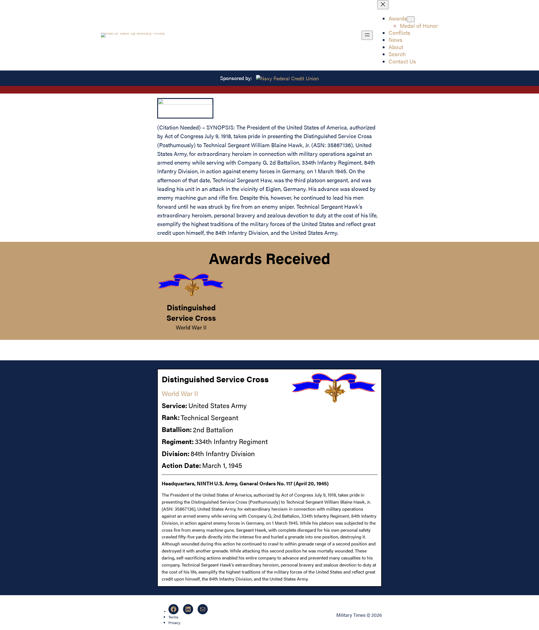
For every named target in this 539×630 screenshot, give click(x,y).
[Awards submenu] (411, 19)
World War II (191, 327)
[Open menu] (367, 35)
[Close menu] (383, 4)
